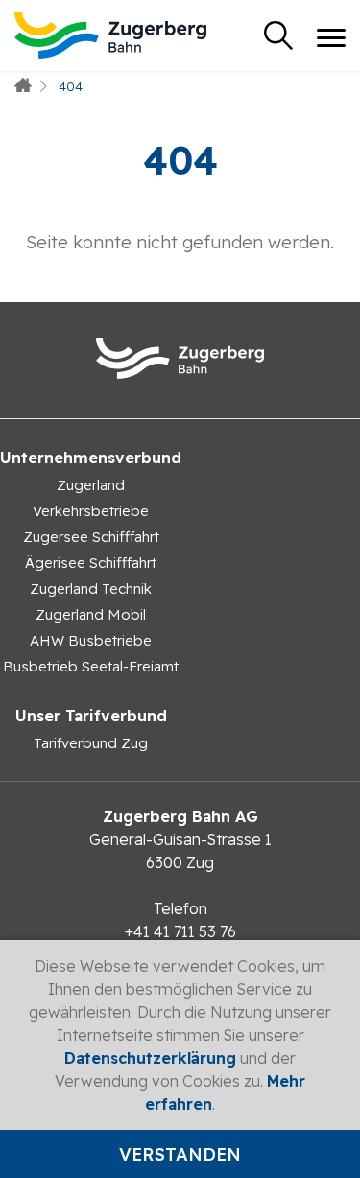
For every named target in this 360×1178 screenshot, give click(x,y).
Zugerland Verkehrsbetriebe (91, 498)
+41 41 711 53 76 (180, 931)
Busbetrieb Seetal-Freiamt (91, 666)
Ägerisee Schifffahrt (90, 563)
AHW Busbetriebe (91, 640)
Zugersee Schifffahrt (91, 537)
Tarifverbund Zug (91, 743)
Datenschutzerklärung (150, 1058)
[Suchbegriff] (278, 35)
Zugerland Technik (91, 588)
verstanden (180, 1154)
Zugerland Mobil (91, 614)
